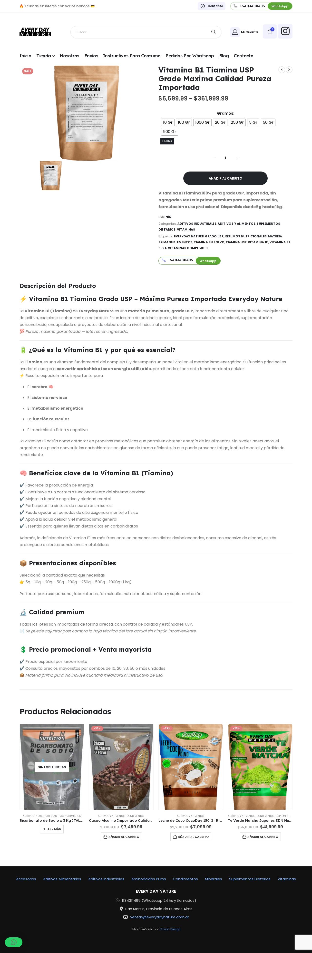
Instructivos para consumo (131, 56)
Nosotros (69, 56)
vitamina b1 (258, 242)
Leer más (54, 829)
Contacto (243, 56)
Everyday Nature (189, 236)
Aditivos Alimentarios (62, 879)
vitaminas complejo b (187, 248)
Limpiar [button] (167, 141)
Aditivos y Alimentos (236, 224)
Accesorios (26, 879)
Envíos (91, 56)
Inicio (25, 56)
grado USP (214, 236)
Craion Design (170, 929)
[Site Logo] (35, 32)
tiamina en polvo (209, 242)
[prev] (281, 69)
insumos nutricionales (245, 236)
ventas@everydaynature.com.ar (159, 917)
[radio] (167, 122)
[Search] (213, 32)
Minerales (213, 879)
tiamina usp (236, 242)
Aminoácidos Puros (148, 879)
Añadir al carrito (225, 178)
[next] (289, 69)
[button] (13, 942)
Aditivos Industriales (196, 224)
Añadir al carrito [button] (123, 837)
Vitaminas (186, 229)
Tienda (43, 56)
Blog (224, 56)
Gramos (225, 113)
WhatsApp (280, 6)
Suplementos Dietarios (291, 816)
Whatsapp (208, 261)
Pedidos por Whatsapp (190, 56)
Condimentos (136, 816)
